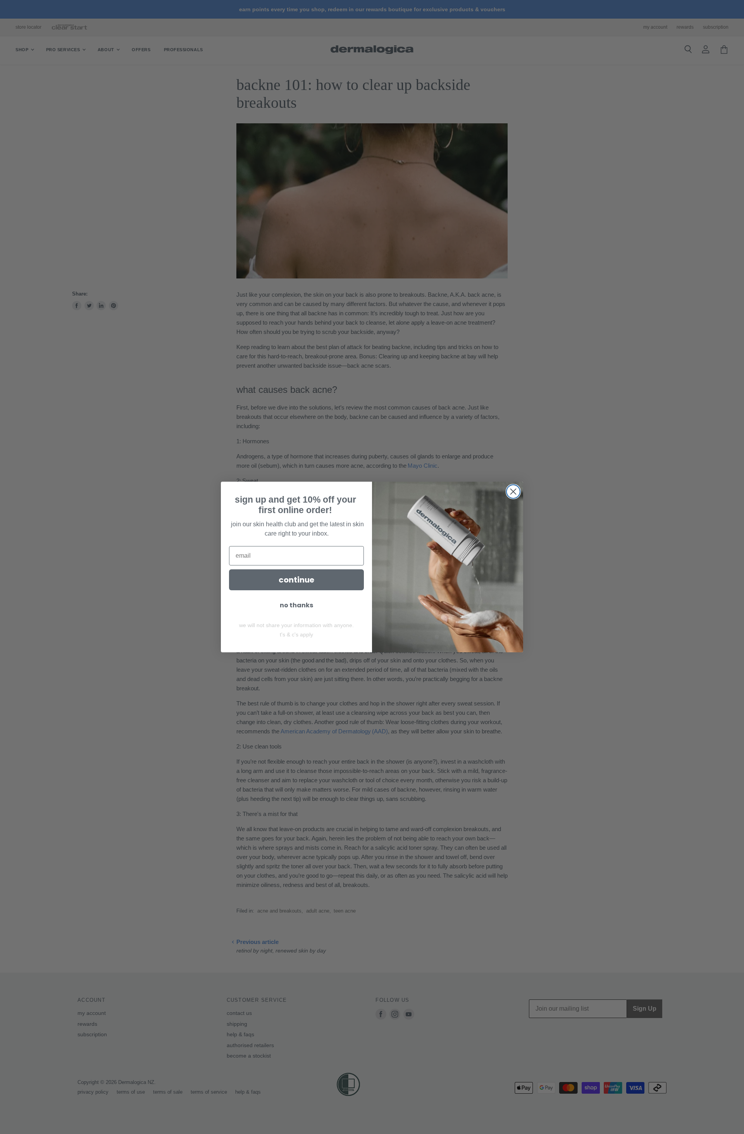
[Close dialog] (513, 491)
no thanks (296, 605)
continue (296, 579)
